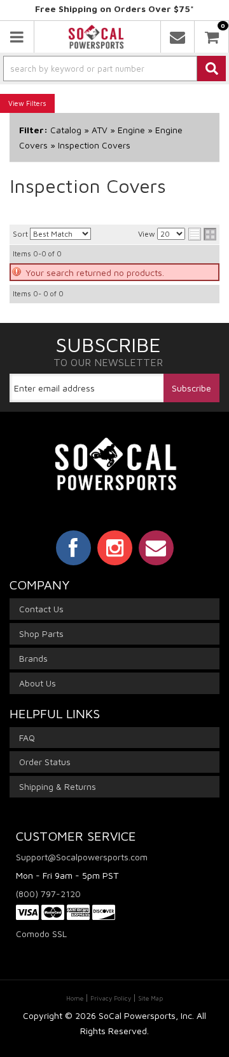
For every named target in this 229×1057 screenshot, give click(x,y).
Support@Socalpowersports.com (82, 856)
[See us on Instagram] (114, 547)
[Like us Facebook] (73, 547)
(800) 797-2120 (48, 893)
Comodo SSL (41, 933)
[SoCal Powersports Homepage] (96, 37)
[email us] (177, 37)
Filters (36, 103)
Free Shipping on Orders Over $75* (114, 8)
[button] (114, 68)
